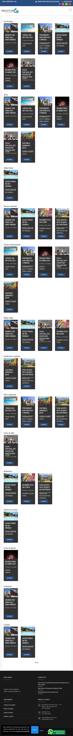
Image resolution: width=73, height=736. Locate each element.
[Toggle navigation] (70, 9)
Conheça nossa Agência (9, 705)
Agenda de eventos (8, 712)
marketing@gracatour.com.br (49, 717)
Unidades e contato (8, 716)
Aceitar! (35, 730)
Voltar (36, 662)
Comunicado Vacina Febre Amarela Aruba (48, 692)
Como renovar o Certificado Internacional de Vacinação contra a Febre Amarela (53, 683)
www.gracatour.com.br (47, 719)
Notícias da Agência (8, 709)
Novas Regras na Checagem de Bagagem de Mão (50, 688)
